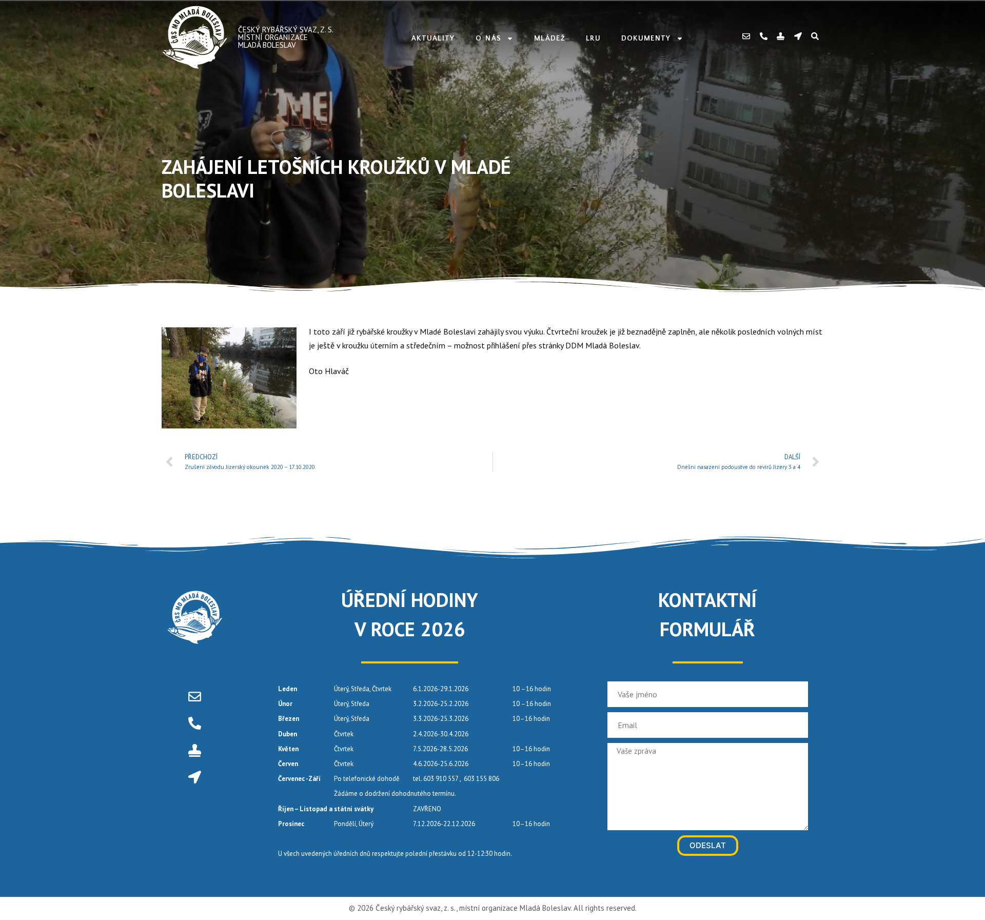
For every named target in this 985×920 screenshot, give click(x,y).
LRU (593, 38)
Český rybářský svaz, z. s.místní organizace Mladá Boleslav (285, 37)
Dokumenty (646, 38)
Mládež (549, 38)
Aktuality (433, 38)
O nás (489, 38)
